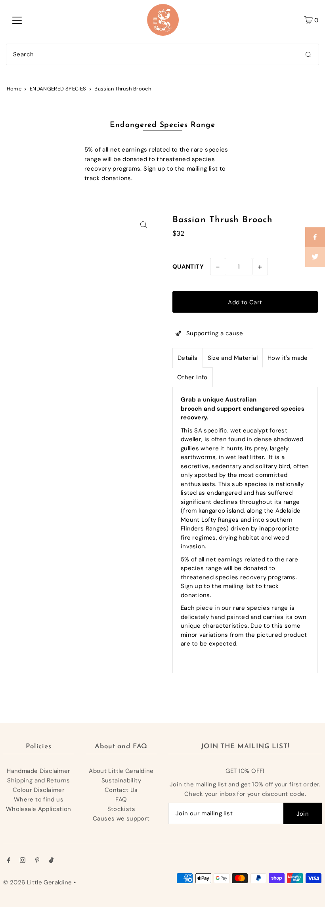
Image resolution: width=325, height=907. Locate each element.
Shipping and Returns (38, 780)
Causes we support (121, 818)
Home (14, 88)
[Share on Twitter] (315, 257)
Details (188, 358)
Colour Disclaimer (39, 790)
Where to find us (38, 799)
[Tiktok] (51, 861)
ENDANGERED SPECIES (58, 88)
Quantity (188, 267)
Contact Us (121, 790)
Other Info (192, 377)
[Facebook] (8, 861)
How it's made (288, 358)
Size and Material (233, 358)
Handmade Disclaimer (38, 771)
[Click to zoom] (144, 224)
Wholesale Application (38, 809)
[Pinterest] (37, 861)
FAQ (121, 799)
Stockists (121, 809)
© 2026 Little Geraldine (37, 882)
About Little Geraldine (121, 771)
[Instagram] (22, 861)
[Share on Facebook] (315, 237)
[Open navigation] (17, 20)
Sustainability (121, 780)
